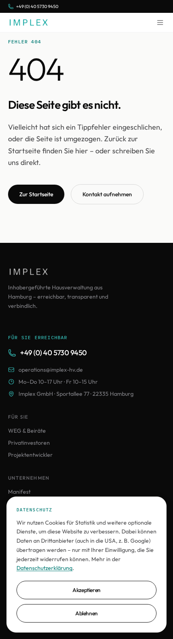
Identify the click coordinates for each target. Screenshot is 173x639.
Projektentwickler (30, 454)
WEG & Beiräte (27, 430)
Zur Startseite (36, 194)
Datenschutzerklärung (44, 568)
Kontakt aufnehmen (107, 194)
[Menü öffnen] (160, 22)
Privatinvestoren (29, 442)
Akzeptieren (86, 590)
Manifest (19, 491)
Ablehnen (86, 613)
